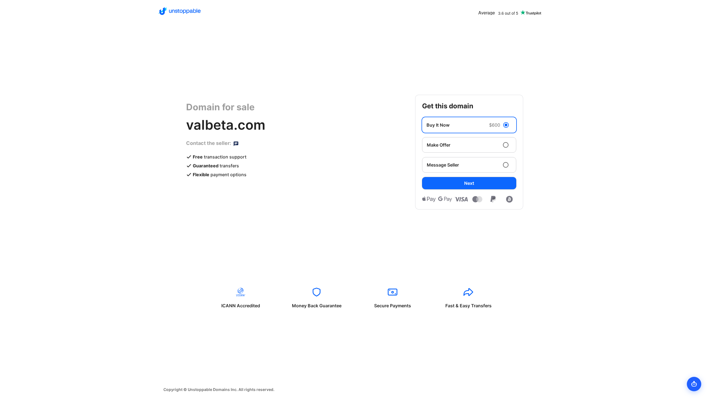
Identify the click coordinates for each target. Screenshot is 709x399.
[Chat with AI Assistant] (694, 384)
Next (469, 183)
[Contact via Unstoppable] (236, 143)
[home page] (179, 11)
